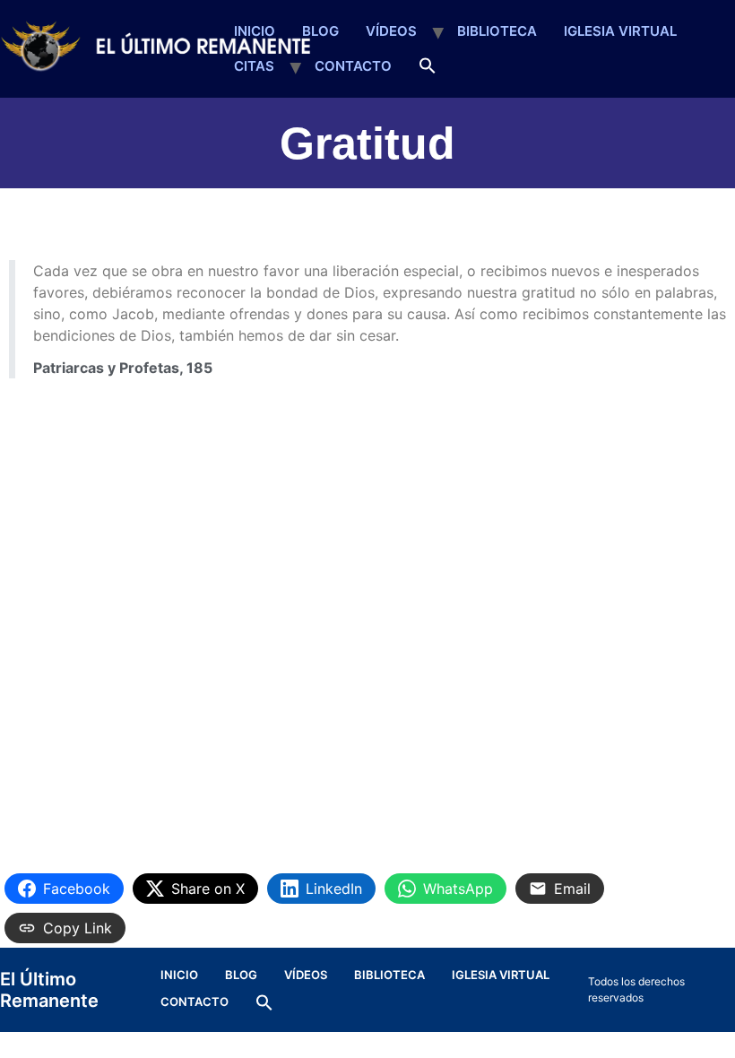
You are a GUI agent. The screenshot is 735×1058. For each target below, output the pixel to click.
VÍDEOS (391, 30)
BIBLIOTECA (497, 30)
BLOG (320, 30)
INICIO (254, 30)
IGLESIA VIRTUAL (620, 30)
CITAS (254, 65)
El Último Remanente (49, 989)
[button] (427, 66)
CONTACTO (353, 65)
